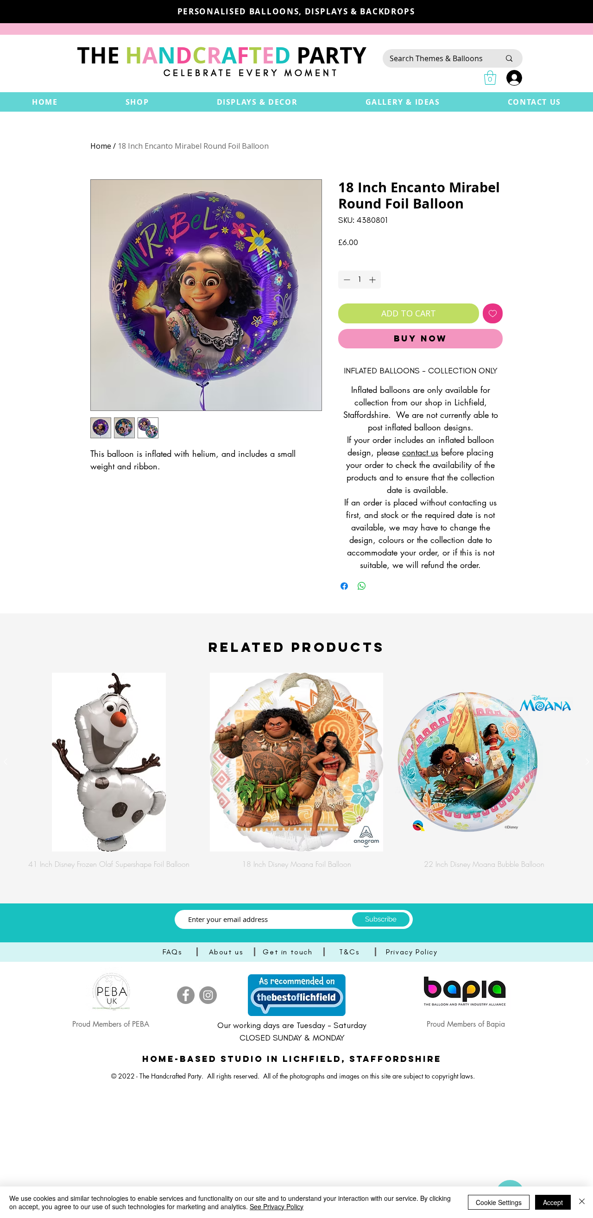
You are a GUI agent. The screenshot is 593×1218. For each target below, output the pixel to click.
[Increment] (373, 279)
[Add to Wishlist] (493, 313)
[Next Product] (587, 761)
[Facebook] (186, 995)
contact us (420, 452)
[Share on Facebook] (344, 586)
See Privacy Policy (276, 1206)
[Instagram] (208, 995)
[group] (296, 771)
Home (100, 146)
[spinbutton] (359, 279)
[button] (137, 102)
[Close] (581, 1202)
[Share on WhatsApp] (361, 586)
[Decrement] (346, 279)
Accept (553, 1202)
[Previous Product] (5, 761)
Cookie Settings (499, 1202)
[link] (490, 77)
